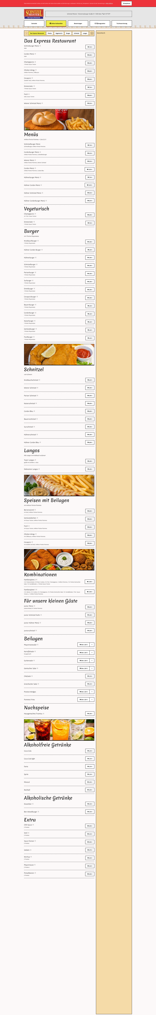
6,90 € (90, 63)
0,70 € (90, 850)
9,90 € (90, 55)
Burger (68, 33)
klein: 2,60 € (84, 644)
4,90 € (90, 461)
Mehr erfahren (109, 3)
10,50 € (90, 169)
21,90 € (90, 581)
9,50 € (90, 103)
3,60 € (90, 615)
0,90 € (90, 826)
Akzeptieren (126, 3)
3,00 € (90, 790)
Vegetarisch (58, 33)
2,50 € (90, 804)
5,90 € (90, 388)
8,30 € (90, 153)
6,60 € (90, 607)
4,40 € (90, 250)
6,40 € (90, 380)
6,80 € (90, 403)
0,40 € (90, 858)
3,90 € (90, 242)
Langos (85, 33)
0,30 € (90, 834)
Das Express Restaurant (37, 33)
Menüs (50, 33)
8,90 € (90, 511)
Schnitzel (76, 33)
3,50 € (90, 811)
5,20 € (90, 676)
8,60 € (90, 71)
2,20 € (90, 751)
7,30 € (90, 47)
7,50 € (90, 87)
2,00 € (90, 782)
